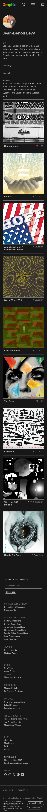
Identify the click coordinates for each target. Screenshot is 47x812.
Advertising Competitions (14, 627)
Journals (7, 674)
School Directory (11, 705)
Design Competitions (12, 624)
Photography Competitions (15, 630)
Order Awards (10, 610)
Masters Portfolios (11, 688)
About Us (8, 740)
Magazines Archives (12, 677)
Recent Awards (10, 650)
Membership (9, 743)
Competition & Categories (14, 607)
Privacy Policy (22, 789)
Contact (7, 749)
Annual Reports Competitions (16, 718)
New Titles (8, 668)
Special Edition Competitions (16, 633)
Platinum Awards (11, 653)
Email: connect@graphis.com (16, 763)
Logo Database (10, 639)
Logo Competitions (12, 636)
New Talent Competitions (14, 702)
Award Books (9, 671)
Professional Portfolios (13, 691)
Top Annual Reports (12, 722)
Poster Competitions (12, 620)
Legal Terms (8, 789)
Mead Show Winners (12, 725)
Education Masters (12, 708)
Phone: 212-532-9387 (13, 760)
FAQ (6, 746)
